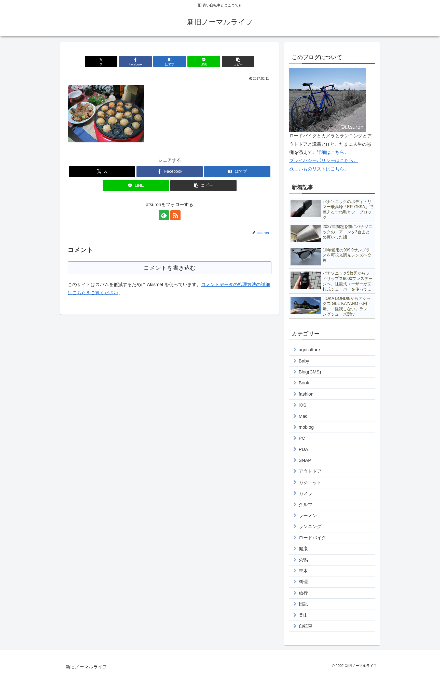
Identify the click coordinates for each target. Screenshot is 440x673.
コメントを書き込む (170, 268)
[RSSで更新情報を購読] (175, 215)
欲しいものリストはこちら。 (319, 168)
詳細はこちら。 (333, 152)
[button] (238, 61)
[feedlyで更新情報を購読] (164, 215)
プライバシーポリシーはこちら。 (323, 160)
